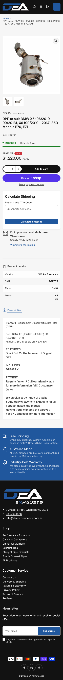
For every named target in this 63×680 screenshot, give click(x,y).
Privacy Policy (11, 590)
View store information (22, 244)
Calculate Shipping (32, 221)
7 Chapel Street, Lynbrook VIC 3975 (27, 509)
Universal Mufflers (14, 543)
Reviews (8, 598)
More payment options (31, 184)
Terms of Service (13, 594)
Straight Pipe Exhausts (16, 552)
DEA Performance (13, 113)
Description (14, 310)
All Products (10, 560)
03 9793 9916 (14, 514)
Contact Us (9, 577)
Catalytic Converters (15, 539)
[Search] (34, 7)
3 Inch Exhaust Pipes (15, 556)
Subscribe (49, 630)
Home (6, 18)
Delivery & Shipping (14, 581)
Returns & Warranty (14, 585)
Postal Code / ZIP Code (18, 202)
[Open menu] (56, 7)
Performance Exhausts (16, 535)
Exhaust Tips (10, 547)
